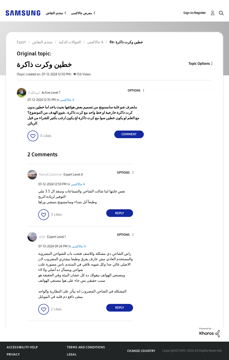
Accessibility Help (22, 347)
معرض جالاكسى (81, 13)
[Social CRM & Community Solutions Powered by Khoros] (209, 332)
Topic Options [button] (199, 63)
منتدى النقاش (54, 13)
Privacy (13, 354)
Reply (119, 213)
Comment (128, 134)
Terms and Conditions (86, 347)
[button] (136, 91)
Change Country (141, 351)
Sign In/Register (194, 13)
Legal (71, 354)
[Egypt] (22, 13)
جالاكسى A (67, 100)
